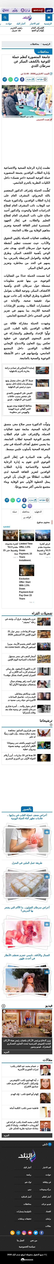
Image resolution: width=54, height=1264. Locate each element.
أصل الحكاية (26, 1197)
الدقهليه (38, 512)
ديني (29, 1189)
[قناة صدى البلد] (49, 10)
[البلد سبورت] (38, 10)
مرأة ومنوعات (45, 1189)
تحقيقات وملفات (24, 1219)
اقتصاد (48, 1211)
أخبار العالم (46, 1197)
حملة (14, 512)
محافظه (25, 512)
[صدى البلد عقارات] (15, 10)
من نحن (33, 1240)
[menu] (48, 17)
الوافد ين (27, 517)
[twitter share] (16, 79)
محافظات (34, 44)
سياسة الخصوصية (27, 1246)
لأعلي (45, 1144)
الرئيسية (48, 23)
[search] (5, 17)
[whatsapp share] (10, 79)
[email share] (4, 79)
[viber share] (30, 506)
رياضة (28, 1175)
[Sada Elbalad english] (5, 10)
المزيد (6, 1052)
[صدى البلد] (27, 17)
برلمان (48, 1219)
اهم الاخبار (34, 23)
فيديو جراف (46, 1204)
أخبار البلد (20, 23)
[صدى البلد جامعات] (25, 10)
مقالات (48, 1226)
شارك (29, 79)
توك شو (28, 1182)
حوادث (9, 23)
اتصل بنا (20, 1240)
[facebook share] (22, 79)
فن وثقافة (47, 1182)
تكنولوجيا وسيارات (24, 1211)
